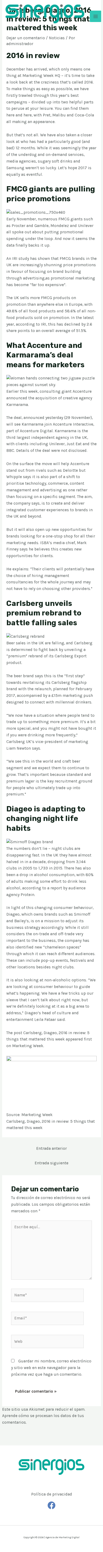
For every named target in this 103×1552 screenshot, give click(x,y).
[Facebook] (51, 1505)
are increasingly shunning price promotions (54, 265)
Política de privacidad (51, 1494)
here (10, 115)
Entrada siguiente (51, 1163)
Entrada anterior (51, 1148)
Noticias (57, 38)
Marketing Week (27, 1045)
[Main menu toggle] (95, 16)
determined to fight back (34, 649)
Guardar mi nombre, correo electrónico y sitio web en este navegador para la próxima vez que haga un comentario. (51, 1368)
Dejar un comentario (25, 38)
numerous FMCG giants (60, 219)
